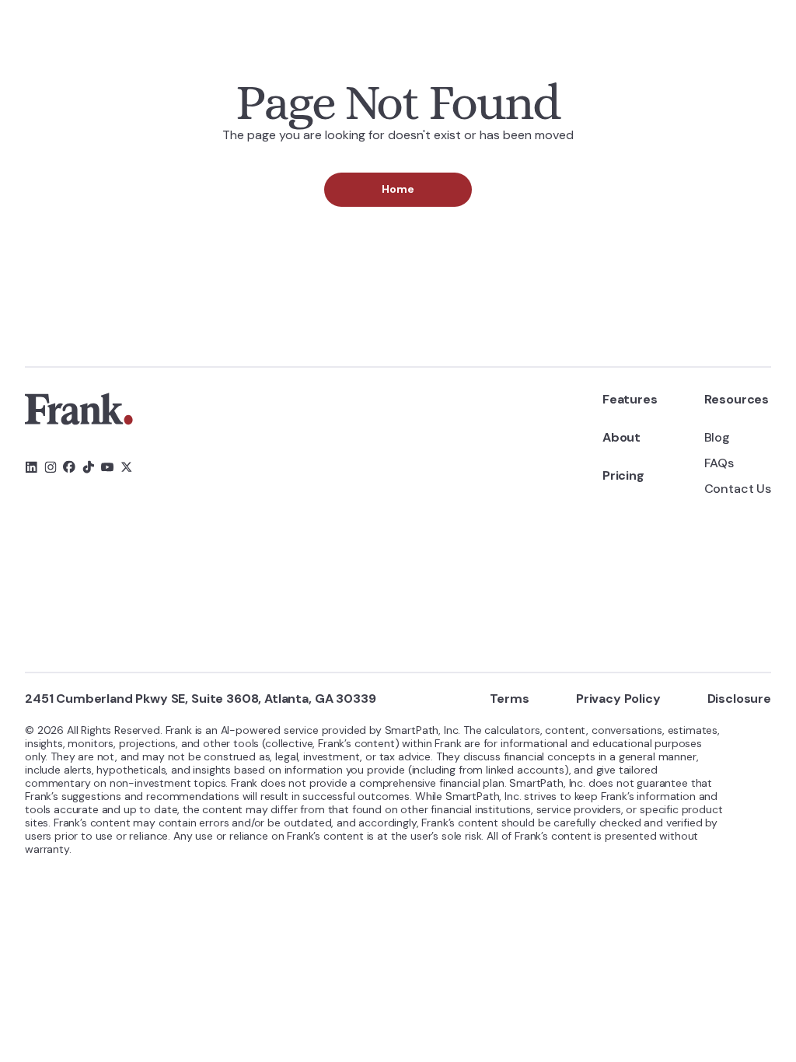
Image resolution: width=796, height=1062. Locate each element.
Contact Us (737, 488)
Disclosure (739, 698)
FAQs (719, 463)
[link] (79, 409)
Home (398, 189)
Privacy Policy (618, 698)
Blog (717, 437)
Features (630, 399)
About (621, 437)
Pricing (623, 475)
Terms (509, 698)
